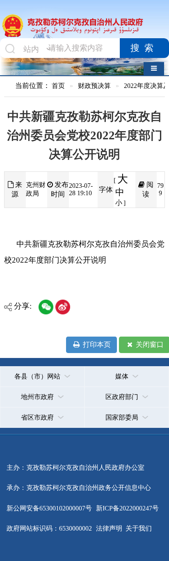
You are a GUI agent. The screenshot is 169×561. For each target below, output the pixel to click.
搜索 (144, 48)
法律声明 (109, 528)
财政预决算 (94, 86)
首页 (58, 86)
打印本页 (96, 345)
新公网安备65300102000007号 (49, 508)
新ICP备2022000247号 (126, 508)
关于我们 (138, 528)
